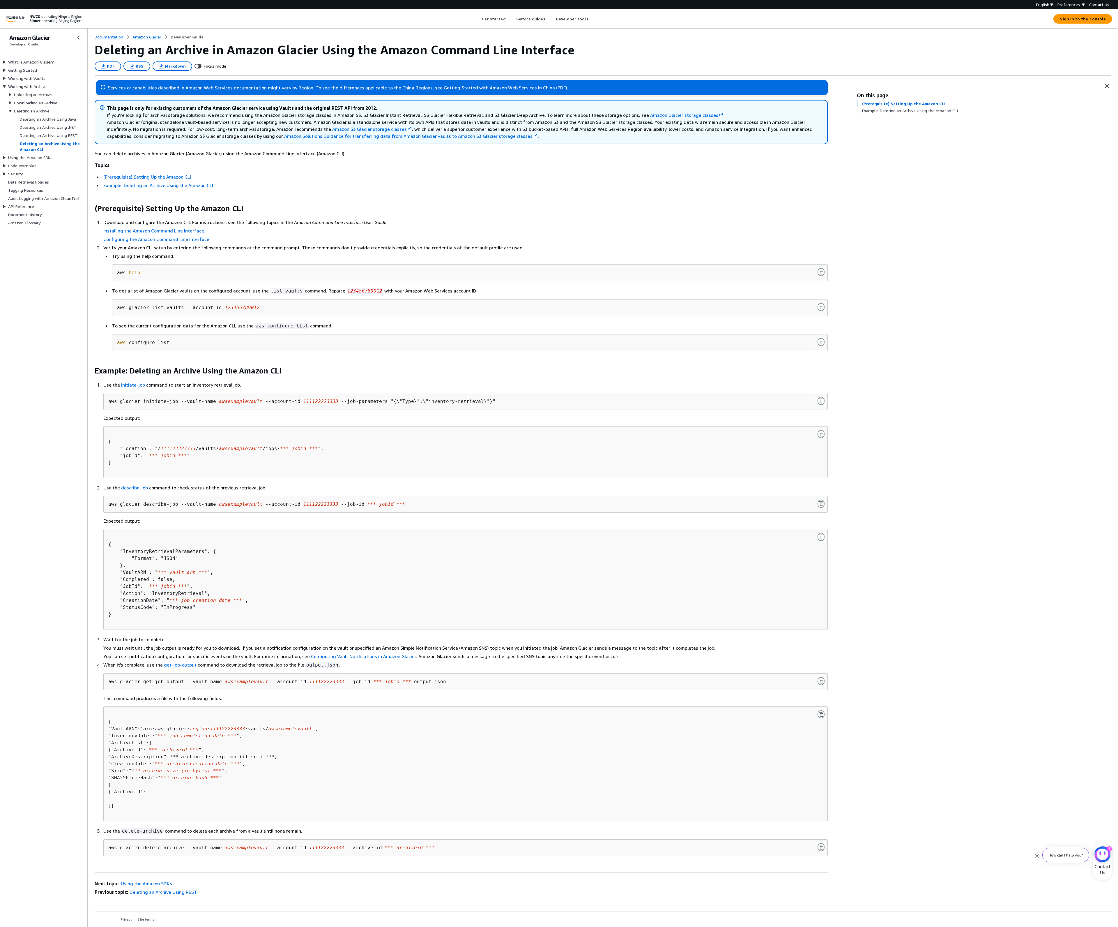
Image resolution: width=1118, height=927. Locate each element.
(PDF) (561, 88)
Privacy (126, 919)
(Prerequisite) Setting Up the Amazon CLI (147, 177)
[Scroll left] (477, 19)
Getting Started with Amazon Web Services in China (499, 88)
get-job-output (180, 665)
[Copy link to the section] (89, 209)
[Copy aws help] (821, 272)
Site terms (146, 919)
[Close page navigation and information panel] (1107, 86)
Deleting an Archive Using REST (163, 892)
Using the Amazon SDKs (146, 884)
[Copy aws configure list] (821, 342)
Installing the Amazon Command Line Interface (153, 231)
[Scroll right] (592, 19)
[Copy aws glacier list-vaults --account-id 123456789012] (821, 307)
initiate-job (133, 385)
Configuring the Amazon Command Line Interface (156, 239)
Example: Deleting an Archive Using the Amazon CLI (158, 185)
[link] (187, 37)
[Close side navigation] (79, 37)
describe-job (134, 488)
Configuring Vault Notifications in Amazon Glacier (363, 656)
